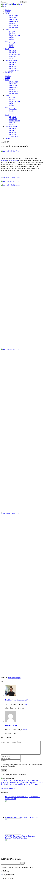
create (10, 678)
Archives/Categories (8, 788)
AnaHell (4, 160)
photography (16, 678)
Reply (25, 704)
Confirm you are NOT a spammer (14, 774)
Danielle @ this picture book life (16, 700)
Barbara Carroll (11, 725)
